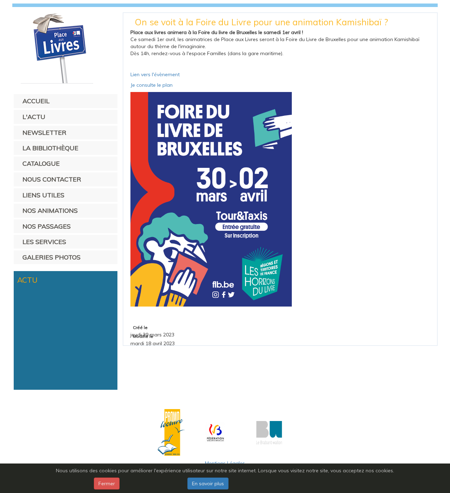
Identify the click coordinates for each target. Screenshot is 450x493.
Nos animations (50, 210)
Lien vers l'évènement (155, 74)
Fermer (106, 483)
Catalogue (41, 163)
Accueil (36, 101)
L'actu (33, 117)
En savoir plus (208, 483)
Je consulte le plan (151, 85)
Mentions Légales (225, 463)
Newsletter (44, 133)
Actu (27, 279)
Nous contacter (51, 179)
